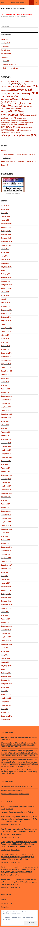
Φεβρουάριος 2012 (6, 716)
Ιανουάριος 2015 (6, 669)
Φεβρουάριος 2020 (6, 475)
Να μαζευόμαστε (6, 54)
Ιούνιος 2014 (5, 687)
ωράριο (3, 138)
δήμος (4, 102)
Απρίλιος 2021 (5, 432)
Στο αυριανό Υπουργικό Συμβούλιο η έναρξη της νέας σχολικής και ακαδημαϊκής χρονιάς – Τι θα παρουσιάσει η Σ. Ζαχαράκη (19, 819)
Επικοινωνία (4, 165)
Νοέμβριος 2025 (6, 234)
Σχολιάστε (23, 16)
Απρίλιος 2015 (5, 658)
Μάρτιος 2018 (5, 543)
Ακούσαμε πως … (6, 46)
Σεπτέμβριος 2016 (6, 604)
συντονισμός (10, 130)
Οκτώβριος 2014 (6, 680)
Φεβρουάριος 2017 (6, 586)
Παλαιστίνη (6, 84)
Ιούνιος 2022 (5, 382)
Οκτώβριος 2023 (6, 324)
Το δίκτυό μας (7, 158)
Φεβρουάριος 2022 (6, 396)
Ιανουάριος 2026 (6, 227)
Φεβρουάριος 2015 (6, 666)
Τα (6, 193)
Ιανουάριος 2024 (6, 313)
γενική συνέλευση (13, 99)
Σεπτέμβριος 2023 (6, 328)
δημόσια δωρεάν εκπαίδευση (11, 104)
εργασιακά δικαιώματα (11, 108)
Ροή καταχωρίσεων (6, 903)
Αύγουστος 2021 (6, 418)
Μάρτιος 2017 (5, 583)
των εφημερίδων (16, 193)
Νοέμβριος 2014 (6, 676)
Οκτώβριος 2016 (6, 601)
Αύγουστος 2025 (6, 245)
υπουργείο (6, 132)
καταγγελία (10, 111)
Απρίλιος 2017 (5, 579)
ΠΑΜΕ (30, 82)
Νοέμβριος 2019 (6, 486)
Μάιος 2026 (4, 213)
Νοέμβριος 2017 (6, 558)
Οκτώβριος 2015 (6, 640)
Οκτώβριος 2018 (6, 525)
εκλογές (17, 106)
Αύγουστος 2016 (6, 608)
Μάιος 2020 (4, 464)
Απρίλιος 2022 (5, 389)
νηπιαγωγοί (21, 118)
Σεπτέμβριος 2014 (6, 683)
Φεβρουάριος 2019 (6, 511)
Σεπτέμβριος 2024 (6, 285)
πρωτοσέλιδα (10, 193)
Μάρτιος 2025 (5, 263)
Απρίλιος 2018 (5, 540)
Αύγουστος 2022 (6, 374)
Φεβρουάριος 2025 (6, 267)
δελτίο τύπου (14, 102)
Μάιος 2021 (4, 428)
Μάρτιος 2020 (5, 471)
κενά (23, 111)
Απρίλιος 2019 (5, 504)
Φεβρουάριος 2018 (6, 547)
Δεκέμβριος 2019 (6, 482)
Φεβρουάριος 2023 (6, 353)
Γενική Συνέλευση (6, 50)
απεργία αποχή (26, 93)
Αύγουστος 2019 (6, 497)
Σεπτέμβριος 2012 (6, 705)
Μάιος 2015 (4, 655)
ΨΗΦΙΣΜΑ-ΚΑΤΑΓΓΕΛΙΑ (24, 786)
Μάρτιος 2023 (5, 349)
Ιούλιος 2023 (5, 335)
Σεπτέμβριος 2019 (6, 493)
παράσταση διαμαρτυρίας (21, 120)
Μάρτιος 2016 (5, 622)
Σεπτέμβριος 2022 (6, 371)
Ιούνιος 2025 (5, 252)
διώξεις (6, 106)
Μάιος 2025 (4, 256)
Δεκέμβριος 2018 (6, 518)
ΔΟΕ (14, 81)
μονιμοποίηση (32, 115)
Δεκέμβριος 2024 (6, 274)
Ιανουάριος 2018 (6, 551)
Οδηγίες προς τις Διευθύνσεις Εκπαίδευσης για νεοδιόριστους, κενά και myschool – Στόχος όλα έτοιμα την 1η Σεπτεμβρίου (19, 831)
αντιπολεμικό (5, 90)
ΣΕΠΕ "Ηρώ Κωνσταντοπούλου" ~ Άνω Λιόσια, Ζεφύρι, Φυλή (15, 2)
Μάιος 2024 (4, 299)
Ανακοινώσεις (5, 81)
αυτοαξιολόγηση (9, 96)
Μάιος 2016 (4, 615)
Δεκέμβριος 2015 (6, 633)
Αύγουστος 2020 (6, 461)
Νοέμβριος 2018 (6, 522)
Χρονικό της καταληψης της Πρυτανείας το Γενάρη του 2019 (18, 161)
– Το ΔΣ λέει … (5, 39)
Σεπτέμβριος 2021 (6, 414)
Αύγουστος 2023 (6, 331)
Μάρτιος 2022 (5, 392)
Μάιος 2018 (4, 536)
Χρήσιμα (3, 150)
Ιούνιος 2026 (5, 209)
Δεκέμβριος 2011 (6, 719)
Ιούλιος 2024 (5, 292)
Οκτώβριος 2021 (6, 410)
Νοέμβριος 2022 (6, 364)
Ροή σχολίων (4, 907)
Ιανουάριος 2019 (6, 515)
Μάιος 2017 (4, 576)
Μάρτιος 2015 (5, 662)
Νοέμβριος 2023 (6, 320)
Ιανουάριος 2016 (6, 630)
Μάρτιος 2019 (5, 507)
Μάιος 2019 (4, 500)
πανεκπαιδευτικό (7, 120)
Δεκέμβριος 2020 (6, 446)
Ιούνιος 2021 (5, 425)
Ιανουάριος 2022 (6, 400)
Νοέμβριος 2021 (6, 407)
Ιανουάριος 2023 (6, 356)
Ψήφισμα (22, 84)
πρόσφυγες (6, 124)
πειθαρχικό (6, 122)
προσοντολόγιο (15, 122)
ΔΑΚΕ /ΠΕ (6, 61)
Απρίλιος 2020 (5, 468)
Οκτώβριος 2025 (6, 238)
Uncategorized (5, 43)
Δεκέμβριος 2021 (6, 403)
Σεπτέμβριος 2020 (6, 457)
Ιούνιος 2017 (5, 572)
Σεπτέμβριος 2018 (6, 529)
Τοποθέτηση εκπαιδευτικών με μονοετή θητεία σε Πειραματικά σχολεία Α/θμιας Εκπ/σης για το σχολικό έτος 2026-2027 (19, 882)
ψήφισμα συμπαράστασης (19, 135)
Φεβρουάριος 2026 (6, 223)
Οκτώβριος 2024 (6, 281)
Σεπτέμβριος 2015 (6, 644)
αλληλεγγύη (8, 86)
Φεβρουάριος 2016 (6, 626)
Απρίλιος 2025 (5, 259)
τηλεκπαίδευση (25, 130)
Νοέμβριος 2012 (6, 698)
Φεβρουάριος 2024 (6, 310)
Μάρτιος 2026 (5, 220)
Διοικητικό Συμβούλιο (14, 16)
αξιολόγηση (21, 89)
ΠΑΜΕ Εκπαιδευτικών (9, 64)
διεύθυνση (26, 104)
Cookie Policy (6, 919)
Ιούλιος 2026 (5, 205)
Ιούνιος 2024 (5, 295)
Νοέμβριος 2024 (6, 277)
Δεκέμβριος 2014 (6, 673)
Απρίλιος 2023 (5, 346)
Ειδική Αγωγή (23, 81)
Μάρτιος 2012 (5, 712)
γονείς (28, 99)
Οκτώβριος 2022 (6, 367)
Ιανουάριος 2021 (6, 443)
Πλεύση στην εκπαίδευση (10, 68)
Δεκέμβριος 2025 (6, 231)
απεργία (7, 93)
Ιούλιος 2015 (5, 648)
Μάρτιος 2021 (5, 435)
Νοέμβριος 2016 (6, 597)
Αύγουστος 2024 (6, 288)
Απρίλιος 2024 (5, 303)
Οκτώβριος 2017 (6, 561)
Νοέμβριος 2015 (6, 637)
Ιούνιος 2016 (5, 612)
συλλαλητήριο (27, 127)
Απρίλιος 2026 (5, 216)
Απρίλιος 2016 (5, 619)
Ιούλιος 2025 (5, 249)
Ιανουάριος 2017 (6, 590)
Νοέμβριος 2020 (6, 450)
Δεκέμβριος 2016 (6, 594)
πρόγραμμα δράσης (27, 122)
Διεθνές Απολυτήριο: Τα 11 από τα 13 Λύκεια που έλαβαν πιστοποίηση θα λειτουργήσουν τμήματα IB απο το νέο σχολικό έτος (18, 857)
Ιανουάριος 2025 (6, 270)
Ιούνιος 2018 (5, 533)
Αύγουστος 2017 (6, 568)
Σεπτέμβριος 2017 (6, 565)
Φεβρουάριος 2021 (6, 439)
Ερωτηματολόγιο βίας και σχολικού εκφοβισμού (16, 14)
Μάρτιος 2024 (5, 306)
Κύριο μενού (36, 2)
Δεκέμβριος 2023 (6, 317)
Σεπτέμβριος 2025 (6, 241)
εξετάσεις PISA (27, 106)
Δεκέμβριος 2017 (6, 554)
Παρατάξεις (4, 57)
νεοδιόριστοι (8, 118)
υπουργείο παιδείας (16, 132)
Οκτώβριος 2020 (6, 453)
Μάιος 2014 (4, 691)
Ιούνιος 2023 (5, 338)
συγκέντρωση (11, 127)
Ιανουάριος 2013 (6, 694)
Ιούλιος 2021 (5, 421)
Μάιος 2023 (4, 342)
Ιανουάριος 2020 (6, 479)
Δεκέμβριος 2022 (6, 360)
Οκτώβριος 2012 (6, 701)
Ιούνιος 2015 (5, 651)
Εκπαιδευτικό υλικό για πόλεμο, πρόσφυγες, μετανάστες (19, 154)
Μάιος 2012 (4, 709)
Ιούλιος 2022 (5, 378)
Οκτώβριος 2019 (6, 489)
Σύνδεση (3, 900)
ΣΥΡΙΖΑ (15, 84)
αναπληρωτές (27, 86)
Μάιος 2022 (4, 385)
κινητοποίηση (13, 114)
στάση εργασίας (20, 124)
